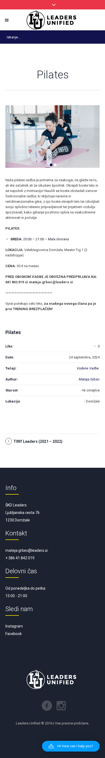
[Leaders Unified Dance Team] (52, 20)
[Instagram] (61, 705)
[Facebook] (46, 705)
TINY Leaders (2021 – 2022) (37, 441)
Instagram (14, 626)
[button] (71, 746)
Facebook (13, 634)
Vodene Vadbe (88, 368)
